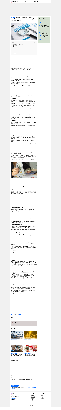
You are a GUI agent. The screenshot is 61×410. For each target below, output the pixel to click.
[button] (49, 2)
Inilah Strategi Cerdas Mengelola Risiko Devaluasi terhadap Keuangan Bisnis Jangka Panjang (17, 342)
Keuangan (14, 17)
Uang (11, 319)
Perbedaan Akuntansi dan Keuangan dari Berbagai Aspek (20, 47)
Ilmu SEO (34, 1)
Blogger (30, 1)
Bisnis (26, 1)
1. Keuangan (15, 45)
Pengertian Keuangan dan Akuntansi (18, 44)
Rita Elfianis (14, 21)
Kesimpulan (14, 53)
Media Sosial (39, 1)
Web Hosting (45, 1)
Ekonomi (12, 339)
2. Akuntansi (15, 46)
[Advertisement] (30, 10)
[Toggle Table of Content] (35, 42)
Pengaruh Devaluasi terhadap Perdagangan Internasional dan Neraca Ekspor (29, 355)
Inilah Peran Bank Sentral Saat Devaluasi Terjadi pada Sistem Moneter (29, 342)
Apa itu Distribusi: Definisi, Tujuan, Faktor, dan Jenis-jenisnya (45, 26)
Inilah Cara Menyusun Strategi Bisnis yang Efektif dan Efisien (44, 29)
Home (11, 17)
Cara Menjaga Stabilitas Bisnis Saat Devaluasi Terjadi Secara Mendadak (16, 355)
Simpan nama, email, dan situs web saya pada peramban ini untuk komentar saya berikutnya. (22, 379)
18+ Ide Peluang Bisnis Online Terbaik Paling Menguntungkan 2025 (44, 23)
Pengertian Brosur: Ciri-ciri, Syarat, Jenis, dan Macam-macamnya (45, 36)
